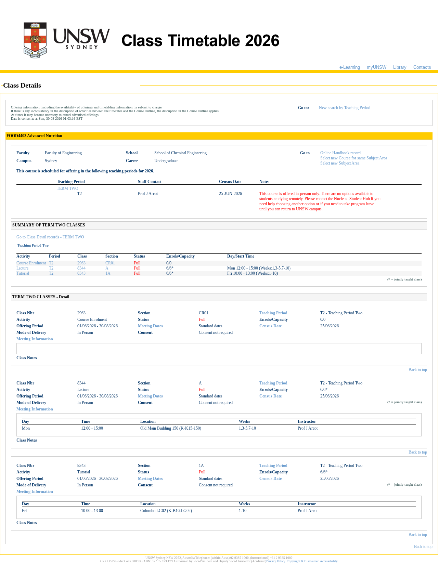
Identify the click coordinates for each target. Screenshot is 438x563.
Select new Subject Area (339, 163)
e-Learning (349, 67)
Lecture (22, 268)
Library (400, 67)
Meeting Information (34, 339)
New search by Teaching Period (344, 107)
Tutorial (22, 273)
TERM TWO (67, 188)
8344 (81, 268)
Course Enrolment (31, 263)
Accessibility (329, 561)
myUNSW (376, 67)
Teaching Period (273, 313)
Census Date (270, 326)
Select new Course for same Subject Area (353, 158)
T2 (51, 263)
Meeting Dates (150, 326)
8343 (81, 273)
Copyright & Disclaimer (303, 561)
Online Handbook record (340, 152)
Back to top (418, 369)
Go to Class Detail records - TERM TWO (50, 237)
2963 (81, 263)
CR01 (110, 263)
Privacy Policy (275, 561)
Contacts (422, 67)
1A (108, 273)
